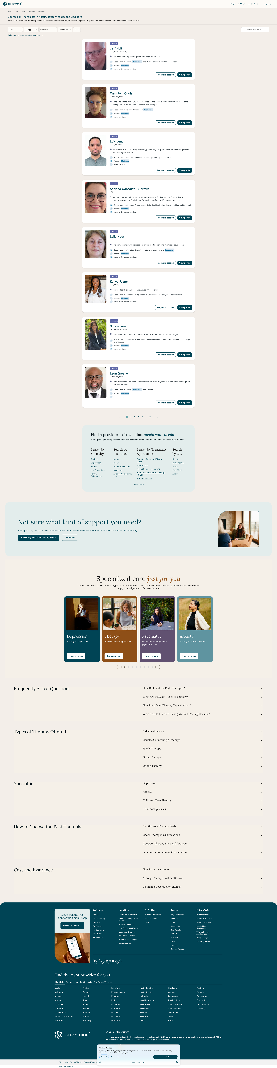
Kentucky (87, 1020)
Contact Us (175, 926)
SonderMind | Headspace (201, 927)
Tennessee (173, 1012)
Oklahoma (172, 988)
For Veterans (98, 937)
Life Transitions (98, 470)
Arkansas (59, 996)
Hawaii (86, 996)
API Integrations (203, 942)
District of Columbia (64, 1016)
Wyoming (201, 1008)
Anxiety (94, 459)
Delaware (59, 1020)
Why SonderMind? (237, 4)
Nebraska (144, 996)
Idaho (85, 1004)
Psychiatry (97, 922)
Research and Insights (128, 940)
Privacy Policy (64, 1062)
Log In (147, 922)
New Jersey (145, 1004)
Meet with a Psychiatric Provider (128, 919)
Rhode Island (174, 1000)
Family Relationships (97, 475)
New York (144, 1016)
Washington (202, 996)
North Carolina (146, 988)
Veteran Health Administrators (202, 933)
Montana (115, 1020)
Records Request (177, 949)
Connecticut (60, 1012)
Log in (266, 4)
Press (173, 941)
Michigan (115, 1004)
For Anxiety (97, 926)
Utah (170, 1020)
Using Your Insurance (127, 932)
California (59, 1004)
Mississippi (116, 1016)
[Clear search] (55, 30)
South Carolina (175, 1004)
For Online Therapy (103, 982)
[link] (138, 59)
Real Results (176, 930)
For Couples (97, 934)
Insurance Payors (203, 922)
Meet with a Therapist (128, 915)
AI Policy (174, 937)
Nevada (143, 1012)
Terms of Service (76, 1062)
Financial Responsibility (92, 1062)
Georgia (86, 992)
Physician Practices (204, 918)
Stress (94, 466)
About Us (174, 918)
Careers (174, 934)
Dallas (175, 466)
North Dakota (146, 992)
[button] (38, 538)
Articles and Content (127, 936)
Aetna (116, 459)
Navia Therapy (202, 938)
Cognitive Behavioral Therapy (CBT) (150, 460)
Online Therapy (99, 918)
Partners (174, 945)
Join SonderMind (151, 918)
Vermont (200, 992)
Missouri (115, 1012)
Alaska (57, 988)
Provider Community (153, 915)
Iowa (85, 1000)
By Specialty (86, 982)
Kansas (86, 1016)
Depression (96, 463)
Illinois (86, 1008)
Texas (170, 1016)
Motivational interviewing (148, 469)
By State (59, 982)
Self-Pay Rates (125, 943)
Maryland (115, 996)
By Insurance (72, 982)
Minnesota (116, 1008)
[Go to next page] (158, 417)
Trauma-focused (144, 478)
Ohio (142, 1020)
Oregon (171, 992)
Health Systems (202, 915)
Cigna (116, 463)
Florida (86, 988)
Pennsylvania (174, 996)
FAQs (173, 922)
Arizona (58, 1000)
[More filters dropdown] (77, 29)
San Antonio (178, 463)
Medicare (118, 470)
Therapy (96, 915)
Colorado (59, 1008)
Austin (175, 474)
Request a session (165, 75)
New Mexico (145, 1008)
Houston (176, 459)
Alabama (59, 992)
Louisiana (115, 988)
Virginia (200, 988)
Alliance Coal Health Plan (123, 475)
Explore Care (253, 4)
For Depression (99, 930)
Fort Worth (177, 470)
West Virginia (203, 1004)
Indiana (86, 1012)
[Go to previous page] (119, 417)
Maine (114, 1000)
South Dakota (174, 1008)
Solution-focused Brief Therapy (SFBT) (151, 473)
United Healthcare (122, 466)
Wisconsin (201, 1000)
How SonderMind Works (128, 928)
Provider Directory (126, 924)
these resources (143, 1040)
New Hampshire (147, 1000)
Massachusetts (118, 992)
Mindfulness (142, 465)
